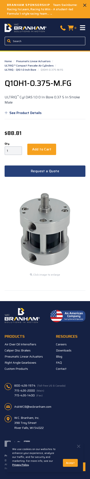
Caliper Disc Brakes (18, 350)
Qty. (7, 143)
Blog (59, 356)
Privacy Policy (20, 465)
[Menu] (82, 28)
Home (8, 61)
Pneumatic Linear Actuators (33, 61)
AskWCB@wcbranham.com (32, 406)
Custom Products (16, 368)
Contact (61, 368)
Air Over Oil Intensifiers (20, 344)
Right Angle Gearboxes (20, 362)
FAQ (59, 362)
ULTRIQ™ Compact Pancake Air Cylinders (29, 65)
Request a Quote (45, 171)
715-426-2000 (29, 390)
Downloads (63, 350)
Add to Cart (41, 149)
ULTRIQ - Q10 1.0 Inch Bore (21, 70)
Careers (61, 344)
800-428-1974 (40, 385)
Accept (70, 463)
